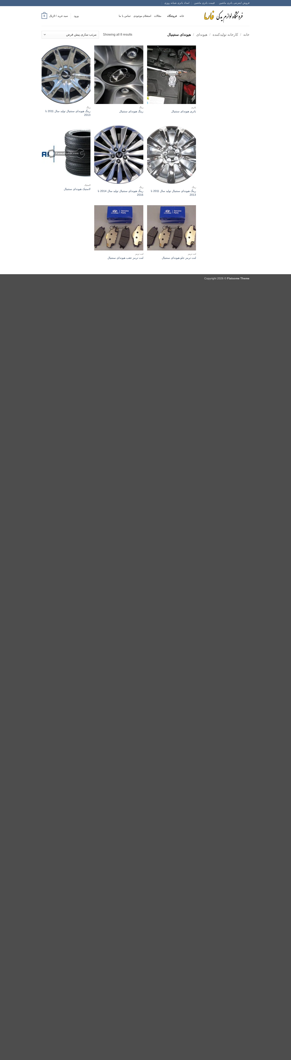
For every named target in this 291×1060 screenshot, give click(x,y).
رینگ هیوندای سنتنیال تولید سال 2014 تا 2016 (120, 192)
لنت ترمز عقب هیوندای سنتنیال (125, 257)
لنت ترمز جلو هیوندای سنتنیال (179, 257)
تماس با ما (125, 15)
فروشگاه (172, 15)
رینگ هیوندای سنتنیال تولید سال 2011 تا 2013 (67, 113)
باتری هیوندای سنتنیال (183, 111)
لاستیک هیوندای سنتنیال (77, 189)
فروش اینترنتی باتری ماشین (234, 2)
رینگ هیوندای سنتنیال (131, 111)
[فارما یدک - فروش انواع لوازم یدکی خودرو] (222, 16)
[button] (76, 16)
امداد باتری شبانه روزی (176, 2)
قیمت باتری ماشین (204, 2)
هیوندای (201, 34)
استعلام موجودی (142, 15)
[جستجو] (188, 16)
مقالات (157, 15)
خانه (182, 15)
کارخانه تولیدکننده (225, 34)
